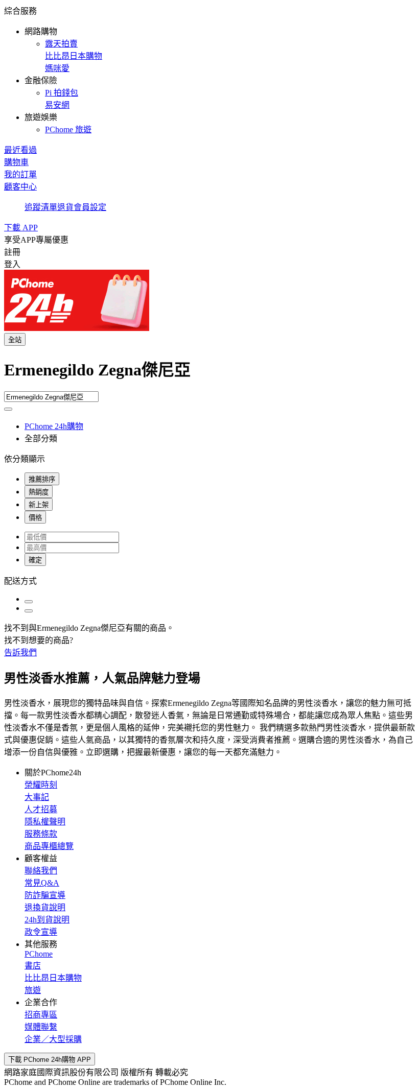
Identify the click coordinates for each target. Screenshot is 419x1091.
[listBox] (209, 580)
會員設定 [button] (90, 207)
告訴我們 (20, 652)
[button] (209, 69)
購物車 (16, 162)
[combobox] (209, 374)
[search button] (8, 409)
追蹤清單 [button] (41, 207)
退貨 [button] (65, 207)
